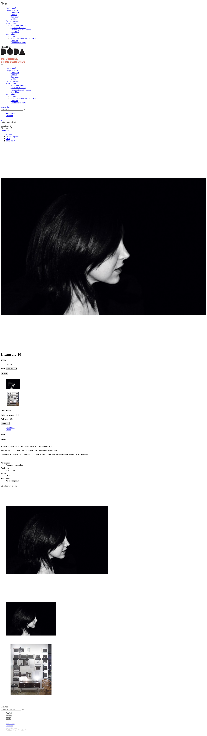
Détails (8, 430)
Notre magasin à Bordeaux (21, 30)
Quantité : (9, 364)
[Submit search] (25, 109)
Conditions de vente (18, 43)
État (2, 486)
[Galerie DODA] (13, 62)
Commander (5, 130)
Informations (10, 34)
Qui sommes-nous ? (18, 28)
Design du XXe (12, 10)
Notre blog (15, 32)
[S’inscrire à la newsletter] (23, 709)
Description (10, 428)
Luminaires (15, 13)
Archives (14, 19)
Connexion (15, 36)
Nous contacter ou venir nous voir (23, 38)
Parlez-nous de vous (18, 25)
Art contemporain (12, 21)
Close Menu (6, 47)
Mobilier (14, 15)
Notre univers (11, 23)
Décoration (15, 17)
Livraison (14, 41)
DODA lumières (12, 8)
